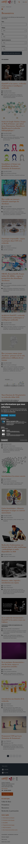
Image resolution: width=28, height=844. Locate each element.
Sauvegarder (4, 440)
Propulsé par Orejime (23, 439)
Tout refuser (12, 415)
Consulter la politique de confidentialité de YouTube (15, 434)
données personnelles (10, 424)
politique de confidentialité (9, 411)
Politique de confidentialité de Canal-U (12, 431)
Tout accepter (5, 415)
